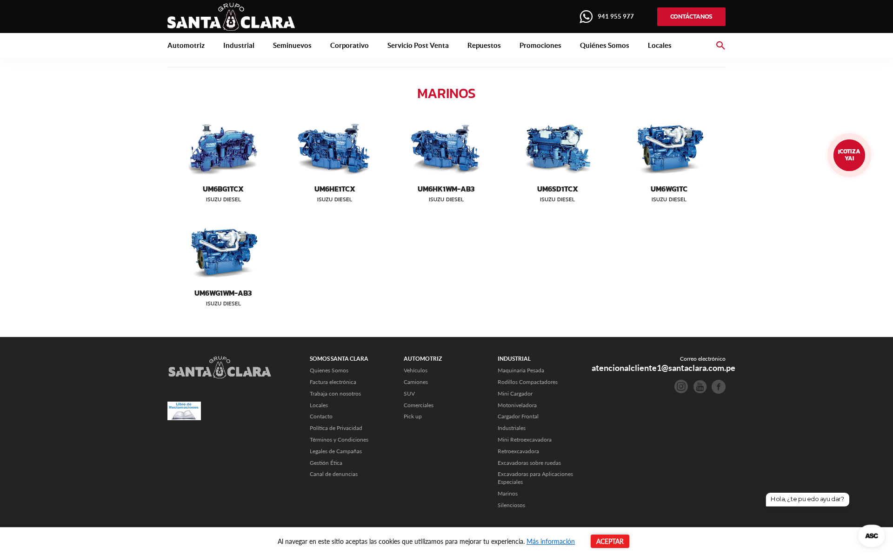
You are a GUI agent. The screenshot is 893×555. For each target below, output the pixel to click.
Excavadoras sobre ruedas (529, 462)
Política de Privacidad (336, 427)
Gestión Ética (326, 462)
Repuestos (484, 45)
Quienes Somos (329, 370)
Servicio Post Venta (418, 45)
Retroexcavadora (518, 451)
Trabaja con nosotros (335, 393)
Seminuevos (292, 45)
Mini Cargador (515, 393)
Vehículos (415, 370)
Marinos (508, 493)
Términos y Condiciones (339, 439)
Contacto (321, 416)
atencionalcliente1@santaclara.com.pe (663, 368)
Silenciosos (511, 505)
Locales (660, 45)
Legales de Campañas (336, 451)
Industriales (512, 427)
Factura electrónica (333, 381)
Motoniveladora (517, 405)
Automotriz (186, 45)
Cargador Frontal (518, 416)
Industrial (238, 45)
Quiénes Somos (604, 45)
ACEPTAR (610, 541)
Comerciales (418, 405)
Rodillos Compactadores (528, 381)
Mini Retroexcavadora (525, 439)
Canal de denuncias (334, 473)
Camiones (416, 381)
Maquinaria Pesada (521, 370)
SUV (409, 393)
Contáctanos (691, 16)
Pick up (413, 416)
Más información (550, 541)
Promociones (540, 45)
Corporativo (349, 45)
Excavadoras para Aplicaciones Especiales (535, 477)
